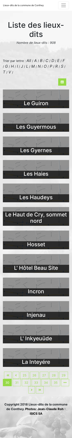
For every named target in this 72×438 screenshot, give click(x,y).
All (28, 60)
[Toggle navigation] (63, 5)
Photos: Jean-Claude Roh (44, 409)
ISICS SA (36, 413)
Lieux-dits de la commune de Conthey (23, 5)
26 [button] (34, 375)
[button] (8, 375)
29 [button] (63, 375)
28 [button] (54, 375)
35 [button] (56, 382)
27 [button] (44, 375)
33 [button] (36, 382)
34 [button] (46, 382)
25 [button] (24, 375)
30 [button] (7, 382)
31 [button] (16, 382)
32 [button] (26, 382)
